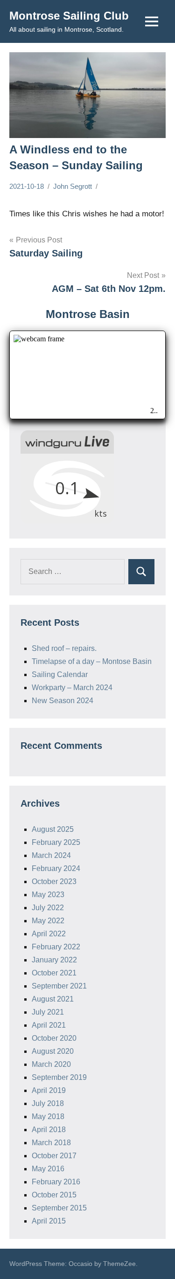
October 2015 (54, 1195)
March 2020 (51, 1064)
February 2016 (56, 1182)
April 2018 (49, 1130)
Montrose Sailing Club (69, 15)
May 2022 (48, 921)
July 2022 (48, 908)
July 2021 (48, 1012)
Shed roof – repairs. (64, 648)
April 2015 (49, 1221)
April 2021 (49, 1025)
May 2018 (48, 1116)
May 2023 (48, 895)
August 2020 (53, 1051)
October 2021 (54, 973)
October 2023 (54, 881)
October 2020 (54, 1038)
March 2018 (51, 1143)
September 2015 (59, 1208)
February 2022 (56, 947)
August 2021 (53, 999)
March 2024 (51, 855)
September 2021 (59, 986)
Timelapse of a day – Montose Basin (92, 661)
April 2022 (49, 934)
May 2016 (48, 1169)
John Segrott (72, 186)
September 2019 (59, 1077)
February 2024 (56, 868)
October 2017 (54, 1156)
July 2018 (48, 1103)
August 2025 (53, 829)
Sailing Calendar (60, 674)
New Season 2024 (62, 701)
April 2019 (49, 1090)
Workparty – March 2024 (72, 687)
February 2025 (56, 842)
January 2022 (54, 960)
